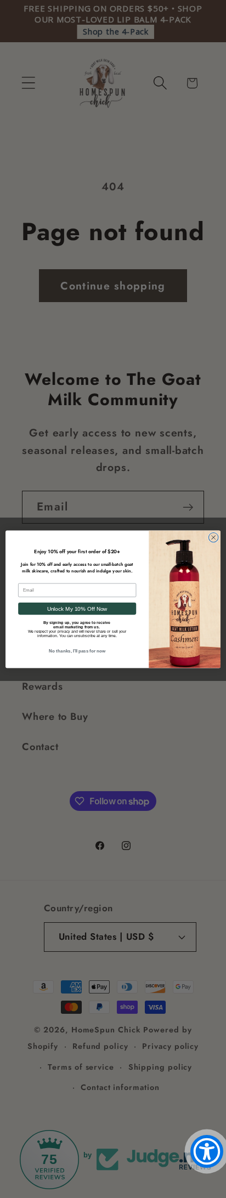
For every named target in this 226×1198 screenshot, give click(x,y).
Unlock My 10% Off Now (77, 608)
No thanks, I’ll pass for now (77, 651)
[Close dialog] (213, 537)
